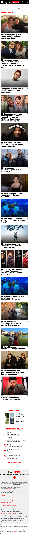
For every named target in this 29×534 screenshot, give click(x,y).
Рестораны (16, 474)
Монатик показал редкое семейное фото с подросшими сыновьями (12, 298)
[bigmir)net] (8, 2)
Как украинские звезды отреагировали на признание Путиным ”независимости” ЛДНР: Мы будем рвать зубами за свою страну (12, 117)
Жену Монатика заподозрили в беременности (13, 348)
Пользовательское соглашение (8, 505)
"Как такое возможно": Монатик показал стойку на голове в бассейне (12, 144)
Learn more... (16, 531)
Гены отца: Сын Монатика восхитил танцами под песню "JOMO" (13, 220)
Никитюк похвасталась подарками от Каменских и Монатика (12, 195)
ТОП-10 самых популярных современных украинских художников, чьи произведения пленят (15, 435)
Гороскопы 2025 (17, 8)
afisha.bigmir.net (10, 488)
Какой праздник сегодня (6, 8)
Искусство (23, 474)
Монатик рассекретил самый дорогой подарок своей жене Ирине (11, 36)
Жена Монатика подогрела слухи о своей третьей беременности (11, 323)
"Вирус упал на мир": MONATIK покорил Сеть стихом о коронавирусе (10, 397)
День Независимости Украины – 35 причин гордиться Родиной (16, 445)
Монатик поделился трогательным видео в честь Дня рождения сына (12, 372)
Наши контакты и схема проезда (9, 498)
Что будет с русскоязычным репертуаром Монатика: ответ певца (12, 90)
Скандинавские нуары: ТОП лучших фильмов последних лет (16, 440)
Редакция (3, 495)
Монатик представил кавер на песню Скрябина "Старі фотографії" (11, 246)
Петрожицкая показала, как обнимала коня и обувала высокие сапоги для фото (16, 457)
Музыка (9, 474)
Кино (4, 474)
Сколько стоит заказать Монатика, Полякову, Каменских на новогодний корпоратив (11, 272)
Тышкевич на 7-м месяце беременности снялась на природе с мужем (15, 451)
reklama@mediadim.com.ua (8, 513)
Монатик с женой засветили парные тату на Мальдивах (11, 170)
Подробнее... (3, 528)
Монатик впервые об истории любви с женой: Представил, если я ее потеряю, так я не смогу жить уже (12, 63)
